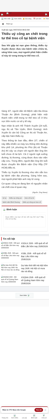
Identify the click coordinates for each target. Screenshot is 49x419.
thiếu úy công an (15, 198)
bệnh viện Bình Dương (11, 202)
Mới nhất (7, 19)
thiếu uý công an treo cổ (32, 202)
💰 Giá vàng (27, 19)
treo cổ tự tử (29, 198)
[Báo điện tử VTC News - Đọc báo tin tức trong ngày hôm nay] (14, 14)
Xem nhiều (18, 19)
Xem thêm (23, 295)
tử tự (4, 198)
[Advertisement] (24, 81)
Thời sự (9, 24)
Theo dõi (39, 410)
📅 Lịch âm (37, 19)
